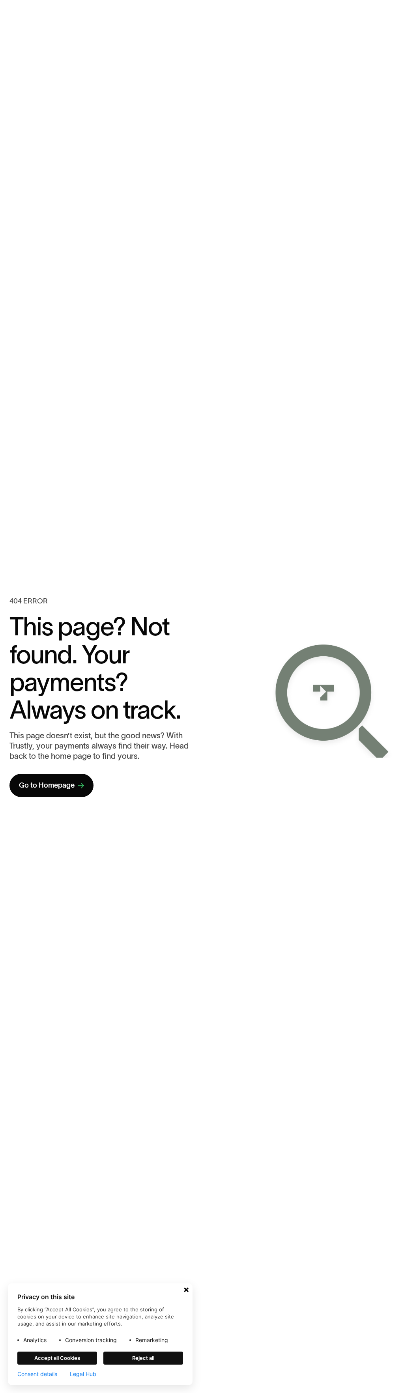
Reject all (143, 1358)
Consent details (37, 1374)
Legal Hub (83, 1374)
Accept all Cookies (57, 1358)
